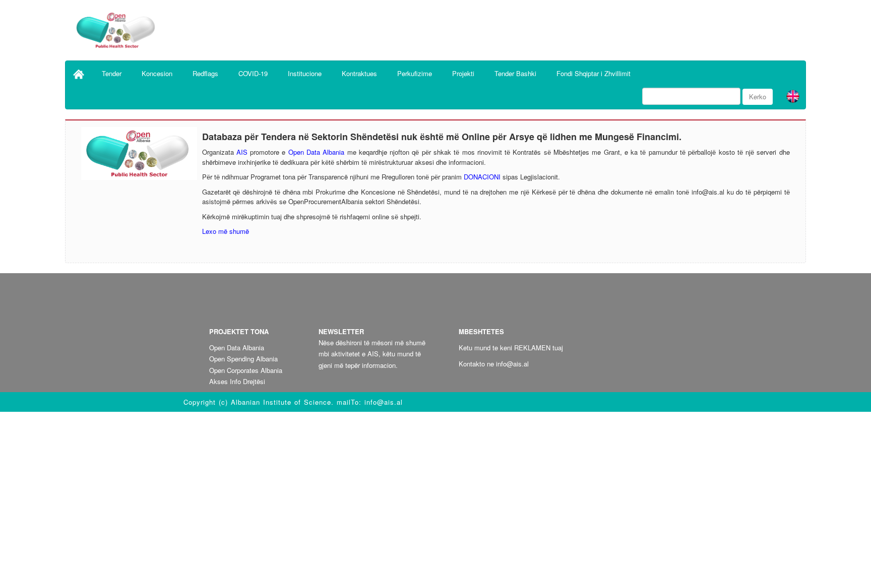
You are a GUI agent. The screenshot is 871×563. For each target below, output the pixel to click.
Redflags (205, 73)
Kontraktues (359, 73)
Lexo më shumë (225, 231)
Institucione (305, 73)
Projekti (463, 73)
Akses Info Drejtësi (237, 381)
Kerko (757, 96)
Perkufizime (414, 73)
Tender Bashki (515, 73)
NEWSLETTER (341, 331)
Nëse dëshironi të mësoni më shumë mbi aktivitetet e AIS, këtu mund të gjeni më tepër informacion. (372, 353)
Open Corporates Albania (245, 370)
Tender (111, 73)
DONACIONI (482, 176)
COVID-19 (253, 73)
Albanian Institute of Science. (284, 402)
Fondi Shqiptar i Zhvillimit (593, 73)
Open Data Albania (316, 152)
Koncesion (157, 73)
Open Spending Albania (243, 358)
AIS (241, 152)
